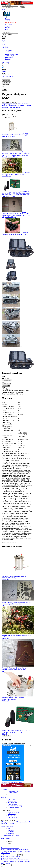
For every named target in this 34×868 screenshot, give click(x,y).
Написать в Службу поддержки (10, 856)
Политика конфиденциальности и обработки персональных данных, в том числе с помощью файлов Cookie (15, 851)
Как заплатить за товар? (15, 806)
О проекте (4, 789)
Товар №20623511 (14, 107)
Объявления (12, 814)
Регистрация (5, 75)
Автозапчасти (13, 105)
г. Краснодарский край (9, 104)
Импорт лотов (12, 804)
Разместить (5, 46)
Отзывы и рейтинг (14, 807)
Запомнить (6, 68)
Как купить (11, 799)
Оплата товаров (6, 838)
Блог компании (12, 792)
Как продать (12, 801)
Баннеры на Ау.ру (13, 812)
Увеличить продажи (14, 802)
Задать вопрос (7, 380)
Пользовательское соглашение (10, 848)
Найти (4, 36)
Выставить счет (13, 817)
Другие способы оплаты (11, 835)
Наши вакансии (13, 791)
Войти (4, 71)
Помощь (3, 797)
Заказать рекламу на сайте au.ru (12, 782)
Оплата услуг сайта (7, 827)
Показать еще (7, 735)
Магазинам (11, 815)
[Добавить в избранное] (3, 382)
